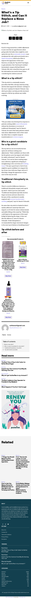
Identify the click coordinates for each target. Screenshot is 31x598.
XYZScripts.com (22, 597)
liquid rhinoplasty (7, 58)
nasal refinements (21, 124)
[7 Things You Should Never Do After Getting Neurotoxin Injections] (8, 449)
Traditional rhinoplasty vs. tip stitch (13, 348)
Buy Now (8, 276)
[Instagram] (5, 524)
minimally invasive (20, 54)
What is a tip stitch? (9, 344)
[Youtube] (8, 524)
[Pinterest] (17, 38)
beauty (9, 334)
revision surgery (18, 137)
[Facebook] (10, 38)
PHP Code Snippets (9, 597)
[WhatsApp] (20, 38)
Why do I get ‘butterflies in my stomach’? (15, 375)
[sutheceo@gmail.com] (5, 328)
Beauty (3, 8)
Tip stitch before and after (11, 349)
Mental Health (5, 373)
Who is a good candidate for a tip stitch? (14, 346)
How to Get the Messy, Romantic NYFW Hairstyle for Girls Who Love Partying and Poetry (8, 487)
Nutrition (4, 360)
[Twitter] (13, 38)
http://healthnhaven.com (15, 327)
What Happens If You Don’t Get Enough (14, 387)
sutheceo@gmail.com (19, 26)
